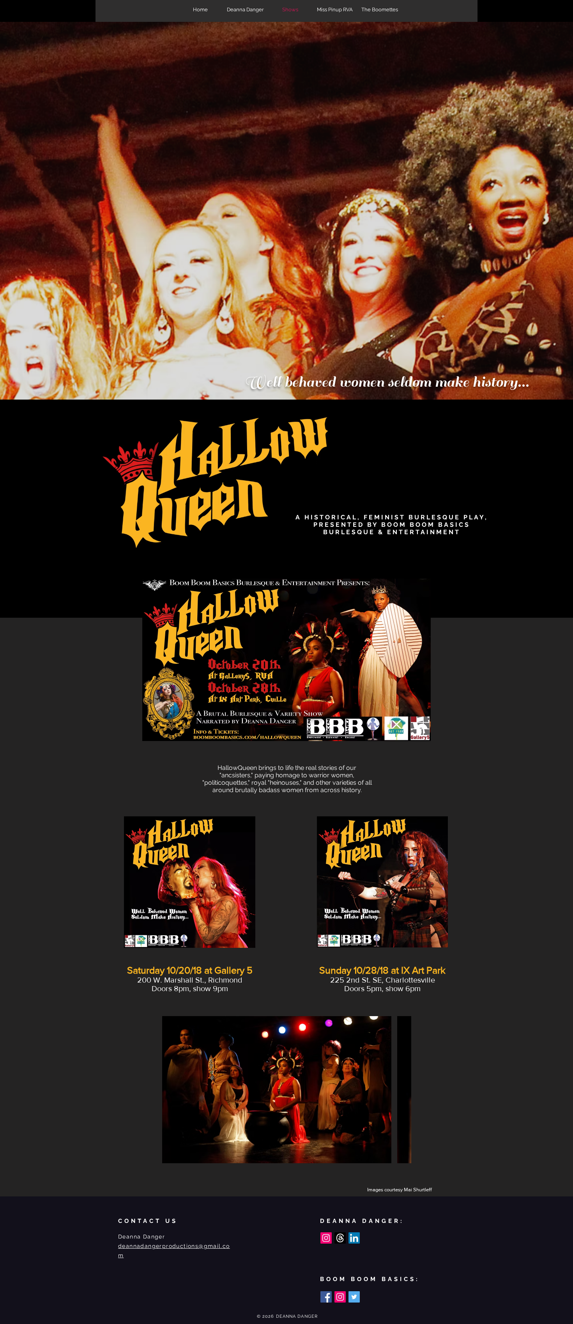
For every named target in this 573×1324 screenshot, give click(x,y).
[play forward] (401, 1089)
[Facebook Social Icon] (326, 1297)
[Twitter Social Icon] (354, 1297)
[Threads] (340, 1238)
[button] (276, 1089)
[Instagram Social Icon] (326, 1238)
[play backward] (172, 1089)
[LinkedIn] (354, 1238)
